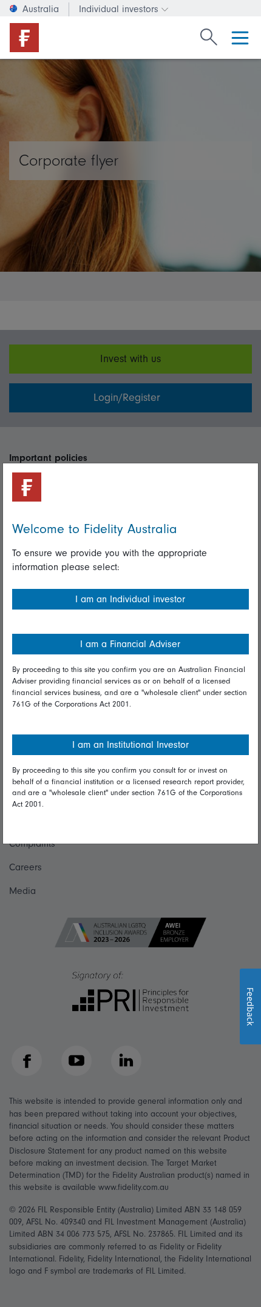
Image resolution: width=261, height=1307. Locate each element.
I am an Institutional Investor (130, 744)
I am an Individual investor (130, 599)
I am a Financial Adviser (130, 644)
